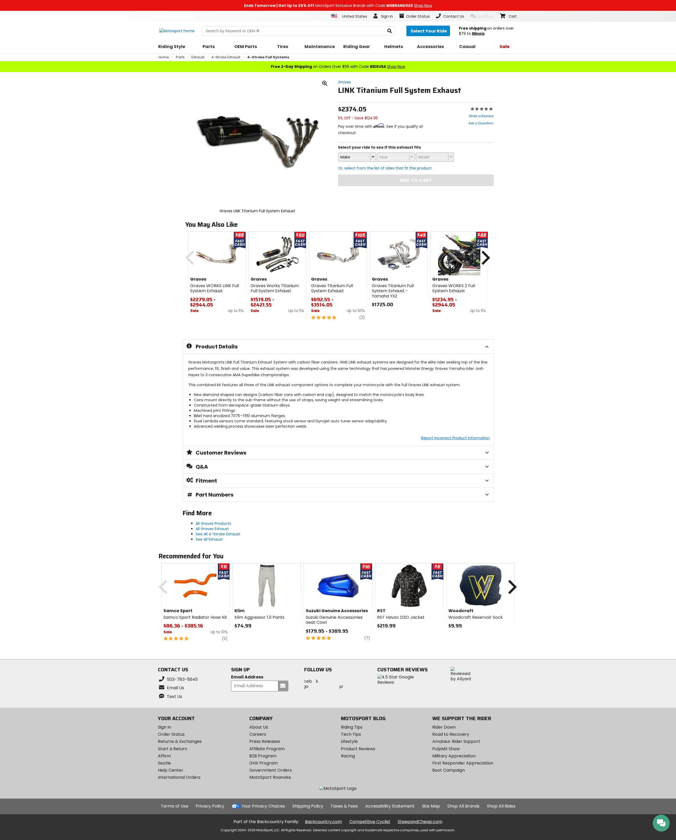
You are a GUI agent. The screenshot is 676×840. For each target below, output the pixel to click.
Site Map (431, 806)
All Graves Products (213, 523)
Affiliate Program (267, 749)
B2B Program (262, 756)
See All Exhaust (209, 539)
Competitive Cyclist (369, 822)
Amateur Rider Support (456, 741)
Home (163, 57)
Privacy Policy (210, 806)
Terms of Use (174, 806)
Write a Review (481, 116)
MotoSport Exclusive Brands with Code (338, 5)
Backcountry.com (323, 822)
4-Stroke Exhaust (225, 57)
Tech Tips (351, 734)
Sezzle (164, 763)
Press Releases (264, 741)
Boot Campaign (448, 770)
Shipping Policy (307, 806)
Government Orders (270, 770)
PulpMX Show (446, 749)
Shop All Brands (463, 806)
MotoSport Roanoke (270, 777)
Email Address (247, 677)
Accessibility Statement (390, 806)
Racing (348, 756)
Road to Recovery (450, 734)
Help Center (170, 770)
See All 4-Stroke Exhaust (218, 534)
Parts (180, 57)
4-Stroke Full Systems (268, 57)
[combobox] (357, 157)
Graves (344, 82)
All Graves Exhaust (212, 528)
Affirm (164, 756)
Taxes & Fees (344, 806)
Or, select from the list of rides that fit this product (385, 168)
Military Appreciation (454, 756)
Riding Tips (352, 727)
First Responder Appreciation (462, 763)
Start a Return (172, 749)
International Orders (179, 777)
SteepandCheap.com (420, 822)
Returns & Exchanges (180, 741)
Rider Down (444, 727)
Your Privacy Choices (263, 806)
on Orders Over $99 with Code (338, 66)
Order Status (171, 734)
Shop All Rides (501, 806)
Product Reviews (358, 749)
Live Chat (485, 16)
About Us (258, 727)
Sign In (164, 727)
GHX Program (263, 763)
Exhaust (197, 57)
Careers (257, 734)
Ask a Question (481, 123)
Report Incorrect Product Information (455, 438)
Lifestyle (349, 741)
